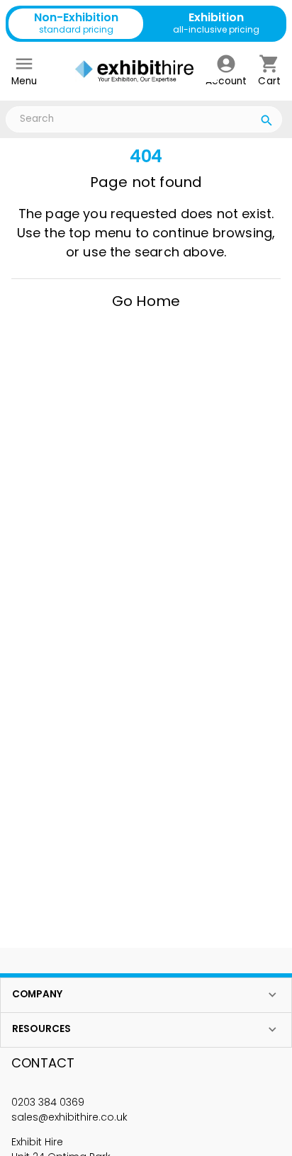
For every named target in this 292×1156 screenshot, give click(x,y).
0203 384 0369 (47, 1102)
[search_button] (266, 122)
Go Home (146, 301)
